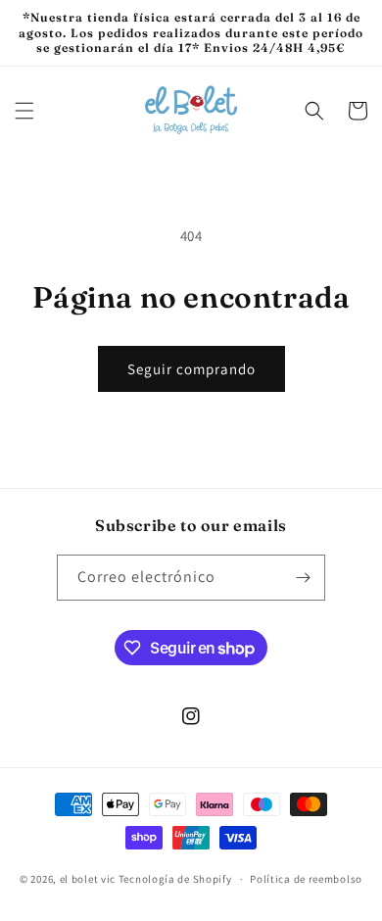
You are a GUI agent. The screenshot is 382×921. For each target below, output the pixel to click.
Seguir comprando (191, 369)
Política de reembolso (306, 879)
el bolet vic (88, 879)
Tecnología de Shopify (175, 879)
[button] (24, 110)
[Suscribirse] (302, 578)
